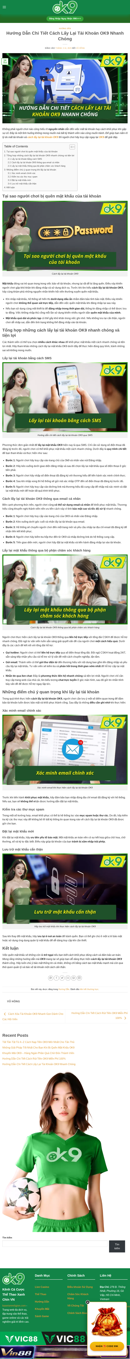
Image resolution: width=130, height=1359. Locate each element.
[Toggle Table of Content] (70, 147)
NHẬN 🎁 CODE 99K (107, 1346)
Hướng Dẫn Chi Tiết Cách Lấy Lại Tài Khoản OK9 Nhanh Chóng (38, 1064)
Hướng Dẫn (65, 28)
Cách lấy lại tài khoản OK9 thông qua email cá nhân (35, 162)
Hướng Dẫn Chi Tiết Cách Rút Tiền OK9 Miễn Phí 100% (34, 1058)
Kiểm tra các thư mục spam (24, 177)
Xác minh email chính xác (24, 173)
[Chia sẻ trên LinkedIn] (79, 978)
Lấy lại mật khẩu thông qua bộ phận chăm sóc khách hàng (38, 166)
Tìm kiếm (7, 1237)
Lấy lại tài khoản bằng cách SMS (27, 159)
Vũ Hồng (80, 48)
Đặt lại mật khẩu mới (21, 180)
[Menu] (4, 7)
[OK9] (65, 7)
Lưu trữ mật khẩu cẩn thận (24, 183)
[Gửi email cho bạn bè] (68, 978)
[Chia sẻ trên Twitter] (62, 978)
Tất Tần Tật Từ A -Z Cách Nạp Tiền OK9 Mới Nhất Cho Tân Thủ (38, 1042)
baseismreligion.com (14, 1305)
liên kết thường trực (89, 989)
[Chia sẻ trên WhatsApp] (50, 978)
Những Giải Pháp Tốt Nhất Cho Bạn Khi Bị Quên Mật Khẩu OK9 (38, 1047)
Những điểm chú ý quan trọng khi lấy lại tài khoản (31, 169)
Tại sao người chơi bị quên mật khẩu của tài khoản (32, 151)
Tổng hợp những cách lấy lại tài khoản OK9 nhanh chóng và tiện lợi (40, 155)
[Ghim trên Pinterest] (73, 978)
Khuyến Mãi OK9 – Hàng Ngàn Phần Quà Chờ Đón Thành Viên (38, 1053)
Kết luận (10, 187)
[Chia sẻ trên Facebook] (56, 978)
